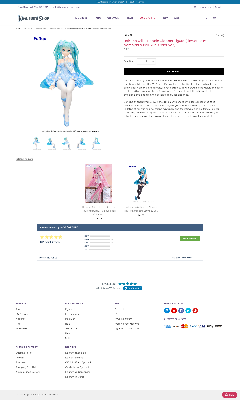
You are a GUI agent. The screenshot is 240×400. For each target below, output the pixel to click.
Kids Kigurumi (72, 314)
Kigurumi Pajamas (74, 357)
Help (18, 324)
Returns (20, 357)
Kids (98, 18)
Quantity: (128, 61)
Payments (21, 362)
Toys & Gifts (147, 18)
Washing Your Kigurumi (127, 324)
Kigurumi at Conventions (78, 372)
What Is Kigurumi (123, 319)
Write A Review (189, 239)
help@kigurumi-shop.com (66, 7)
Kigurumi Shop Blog (75, 353)
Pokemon (113, 18)
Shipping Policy (24, 353)
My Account (22, 314)
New (166, 18)
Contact (119, 309)
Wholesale (21, 328)
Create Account (203, 7)
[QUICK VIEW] (113, 169)
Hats (130, 18)
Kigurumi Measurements (127, 328)
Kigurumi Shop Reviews (28, 372)
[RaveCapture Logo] (69, 227)
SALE (176, 18)
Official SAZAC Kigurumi (78, 362)
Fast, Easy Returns (136, 2)
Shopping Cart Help (26, 367)
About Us (20, 319)
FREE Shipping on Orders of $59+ (110, 2)
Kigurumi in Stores (74, 377)
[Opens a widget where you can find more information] (229, 395)
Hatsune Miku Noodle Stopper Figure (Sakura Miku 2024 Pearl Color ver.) (99, 211)
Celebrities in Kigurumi (77, 367)
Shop (18, 309)
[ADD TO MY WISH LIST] (113, 174)
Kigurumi (81, 18)
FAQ (117, 314)
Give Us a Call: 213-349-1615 (33, 7)
